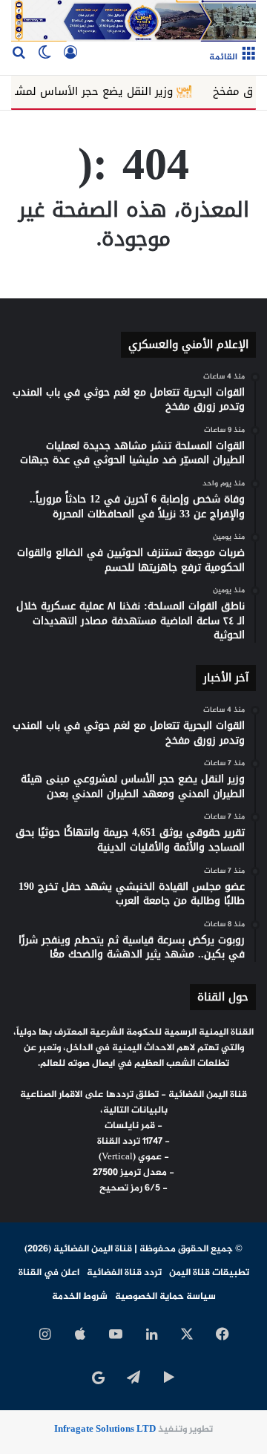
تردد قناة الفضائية (124, 1273)
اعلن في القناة (49, 1273)
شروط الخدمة (80, 1296)
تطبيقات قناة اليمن (209, 1273)
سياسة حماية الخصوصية (165, 1296)
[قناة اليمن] (133, 21)
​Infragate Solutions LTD (105, 1429)
